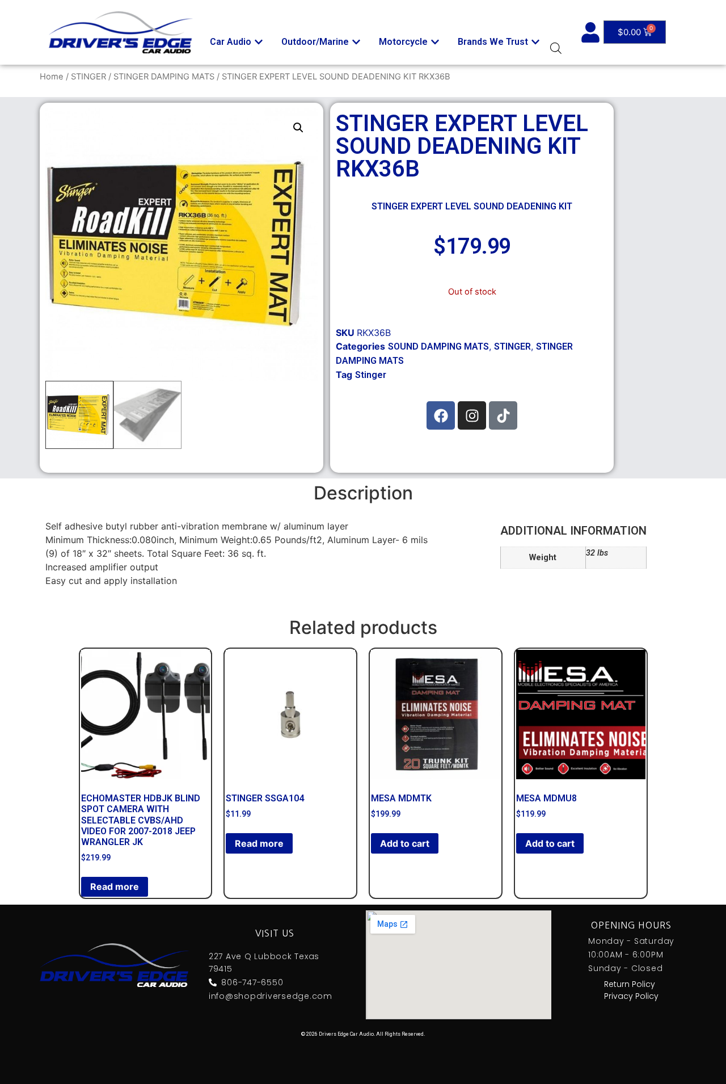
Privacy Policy (631, 996)
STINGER (88, 77)
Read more (114, 886)
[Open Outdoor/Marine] (356, 42)
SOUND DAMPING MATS (438, 346)
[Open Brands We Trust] (535, 42)
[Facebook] (441, 415)
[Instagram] (472, 415)
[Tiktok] (503, 415)
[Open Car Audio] (258, 42)
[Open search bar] (556, 48)
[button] (298, 127)
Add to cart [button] (404, 843)
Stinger (370, 374)
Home (52, 77)
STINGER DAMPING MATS (163, 77)
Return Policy (629, 984)
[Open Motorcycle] (435, 42)
